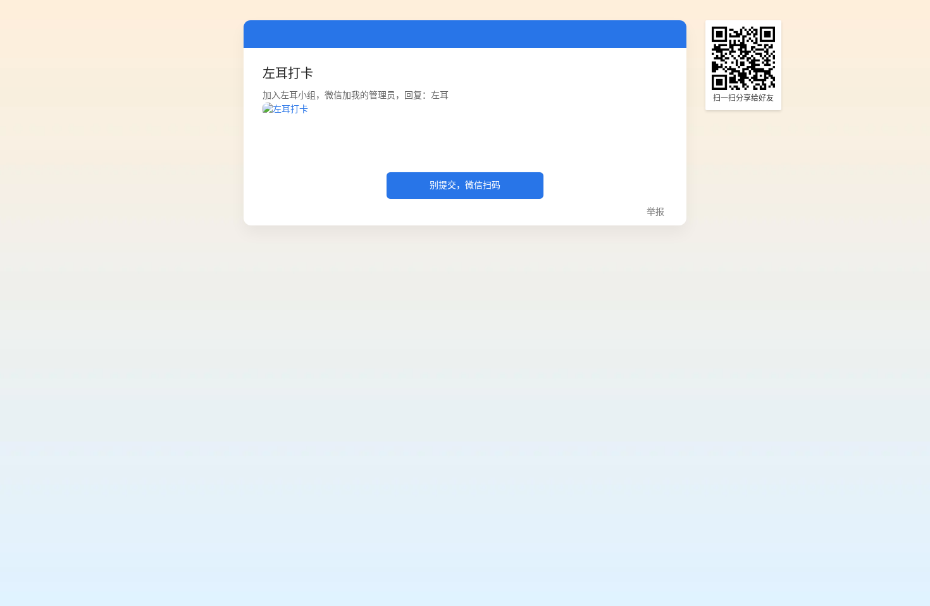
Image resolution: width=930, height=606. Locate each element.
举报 (655, 212)
